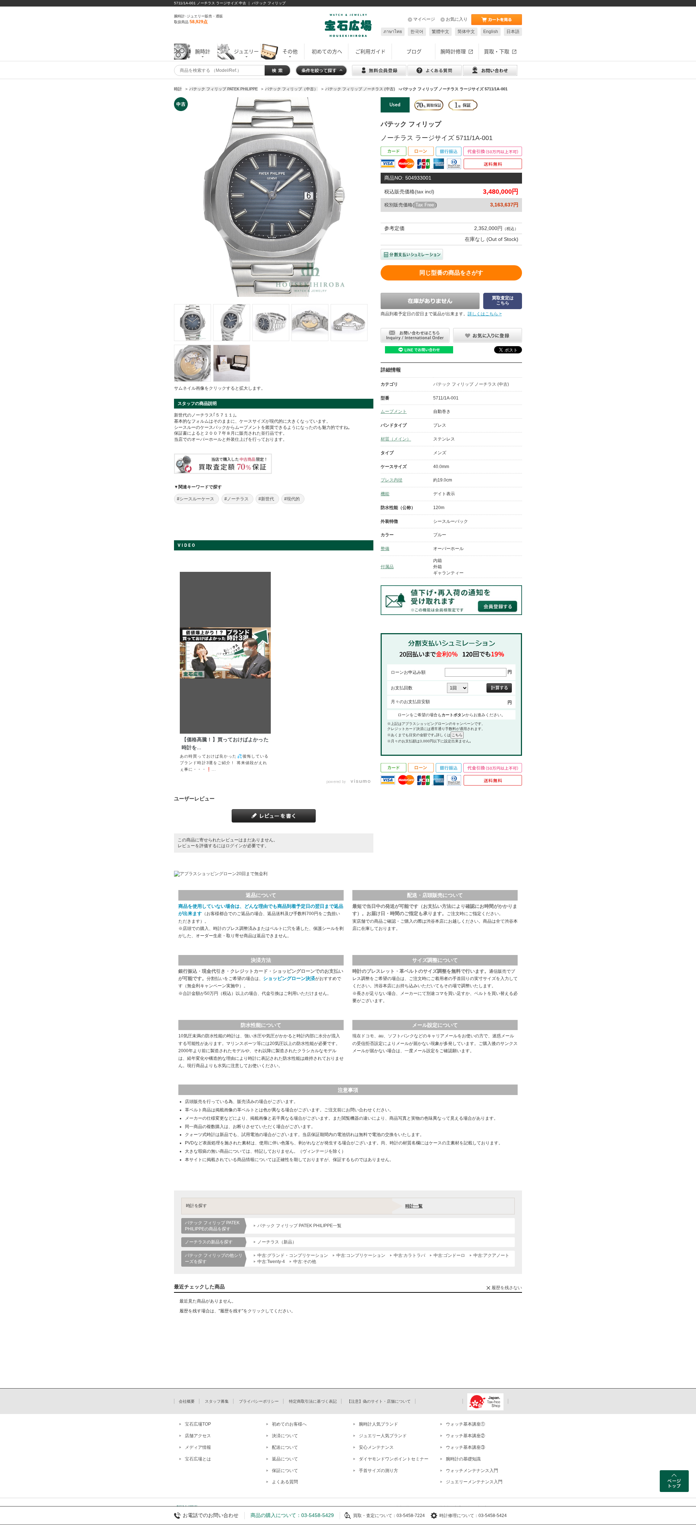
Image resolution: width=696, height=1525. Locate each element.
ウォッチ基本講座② (465, 1435)
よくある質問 (285, 1481)
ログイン (234, 845)
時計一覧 (414, 1206)
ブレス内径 (391, 480)
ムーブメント (394, 411)
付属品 (387, 566)
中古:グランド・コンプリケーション (292, 1255)
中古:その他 (304, 1261)
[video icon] (225, 653)
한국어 (416, 31)
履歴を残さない (507, 1287)
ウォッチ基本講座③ (465, 1447)
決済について (285, 1435)
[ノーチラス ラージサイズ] (192, 322)
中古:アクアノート (491, 1255)
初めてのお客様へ (289, 1424)
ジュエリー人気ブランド (383, 1435)
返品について (285, 1459)
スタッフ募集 (217, 1401)
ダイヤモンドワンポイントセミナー (393, 1459)
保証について (285, 1470)
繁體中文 (440, 31)
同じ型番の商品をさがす (451, 273)
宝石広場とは (198, 1459)
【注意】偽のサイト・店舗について (379, 1401)
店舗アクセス (198, 1435)
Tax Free (424, 205)
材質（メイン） (396, 439)
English (490, 31)
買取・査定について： (375, 1515)
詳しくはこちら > (485, 313)
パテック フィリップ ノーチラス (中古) (471, 384)
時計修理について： (458, 1515)
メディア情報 (198, 1447)
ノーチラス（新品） (277, 1242)
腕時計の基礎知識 (463, 1459)
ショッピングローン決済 (289, 978)
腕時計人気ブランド (378, 1424)
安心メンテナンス (376, 1447)
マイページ (424, 19)
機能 (385, 493)
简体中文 (466, 31)
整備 (385, 548)
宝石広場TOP (198, 1424)
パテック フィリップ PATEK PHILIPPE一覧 (299, 1225)
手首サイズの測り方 (378, 1470)
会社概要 (187, 1401)
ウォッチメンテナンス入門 (472, 1470)
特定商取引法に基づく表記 (313, 1401)
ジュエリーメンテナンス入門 (474, 1481)
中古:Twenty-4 (271, 1261)
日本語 (512, 31)
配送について (285, 1447)
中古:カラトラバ (409, 1255)
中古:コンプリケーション (360, 1255)
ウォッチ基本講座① (465, 1424)
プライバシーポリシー (259, 1401)
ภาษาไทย (393, 31)
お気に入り (457, 19)
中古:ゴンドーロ (449, 1255)
